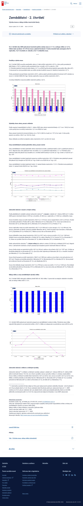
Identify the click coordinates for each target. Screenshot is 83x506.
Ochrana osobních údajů (28, 480)
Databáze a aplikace (28, 463)
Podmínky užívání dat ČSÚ (29, 477)
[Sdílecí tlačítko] (72, 26)
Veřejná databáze (6, 477)
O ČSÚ (4, 466)
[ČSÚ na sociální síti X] (63, 475)
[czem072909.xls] (72, 438)
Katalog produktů (36, 9)
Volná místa (5, 497)
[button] (11, 471)
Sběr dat (65, 463)
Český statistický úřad (8, 9)
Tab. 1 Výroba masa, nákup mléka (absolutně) (23, 438)
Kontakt (4, 475)
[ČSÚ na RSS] (75, 475)
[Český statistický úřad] (5, 3)
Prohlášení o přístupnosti (28, 482)
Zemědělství (26, 9)
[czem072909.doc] (72, 427)
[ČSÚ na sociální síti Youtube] (66, 475)
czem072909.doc (14, 427)
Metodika (45, 463)
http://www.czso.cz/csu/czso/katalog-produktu (34, 415)
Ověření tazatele (26, 485)
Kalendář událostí (6, 492)
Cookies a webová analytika (29, 475)
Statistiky (18, 9)
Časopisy (4, 485)
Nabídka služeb (6, 487)
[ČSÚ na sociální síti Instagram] (69, 475)
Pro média (5, 482)
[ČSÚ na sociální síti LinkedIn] (72, 475)
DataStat (4, 480)
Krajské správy (6, 495)
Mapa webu (25, 493)
